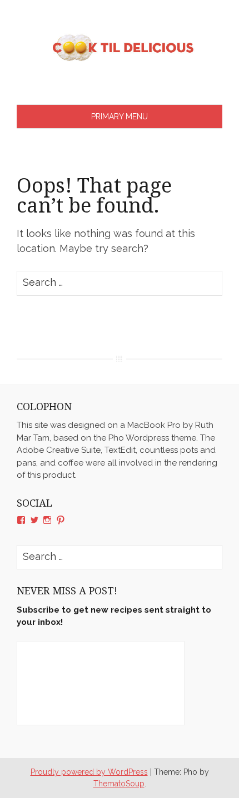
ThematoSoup (119, 783)
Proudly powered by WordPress (89, 771)
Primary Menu (119, 116)
